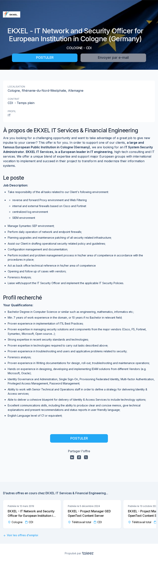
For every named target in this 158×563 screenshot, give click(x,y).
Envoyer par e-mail (113, 57)
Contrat (13, 98)
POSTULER (45, 57)
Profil (12, 111)
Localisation (16, 86)
